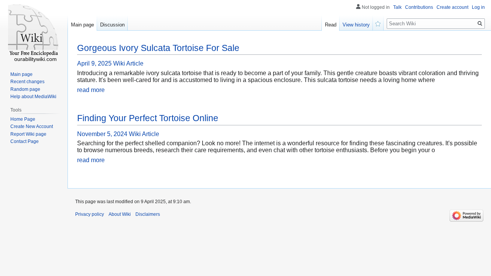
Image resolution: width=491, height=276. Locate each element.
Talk (397, 7)
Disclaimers (147, 214)
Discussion (112, 25)
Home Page (22, 119)
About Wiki (120, 214)
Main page (82, 25)
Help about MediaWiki (33, 96)
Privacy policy (89, 214)
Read (330, 25)
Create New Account (31, 126)
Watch (378, 23)
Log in (478, 7)
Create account (452, 7)
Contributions (419, 7)
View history (356, 25)
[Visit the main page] (33, 30)
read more (91, 90)
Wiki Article (128, 63)
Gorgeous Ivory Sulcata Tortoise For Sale (158, 48)
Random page (25, 89)
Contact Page (24, 141)
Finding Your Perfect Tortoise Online (147, 118)
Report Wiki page (28, 134)
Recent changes (27, 81)
